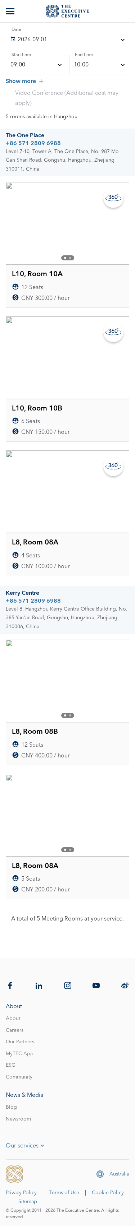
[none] (67, 39)
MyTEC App (19, 1053)
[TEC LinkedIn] (39, 985)
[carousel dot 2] (70, 257)
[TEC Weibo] (125, 985)
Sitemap (27, 1201)
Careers (14, 1030)
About (13, 1018)
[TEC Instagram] (67, 985)
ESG (10, 1065)
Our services (22, 1146)
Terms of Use (64, 1192)
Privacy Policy (21, 1192)
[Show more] (11, 11)
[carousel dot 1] (65, 257)
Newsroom (18, 1119)
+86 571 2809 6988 (33, 143)
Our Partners (20, 1042)
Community (19, 1077)
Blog (11, 1107)
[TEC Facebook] (10, 985)
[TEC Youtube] (96, 985)
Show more (21, 81)
